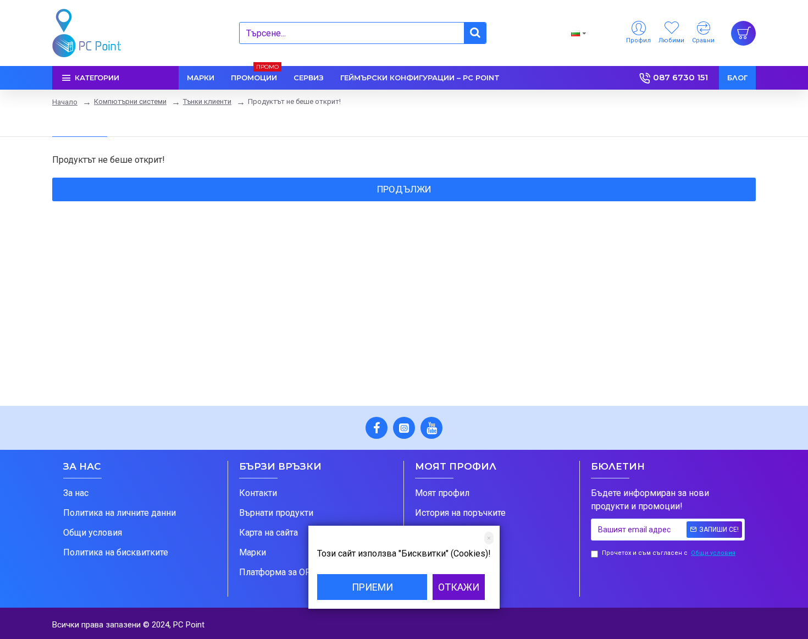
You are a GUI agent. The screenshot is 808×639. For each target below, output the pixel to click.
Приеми (372, 587)
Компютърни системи (130, 101)
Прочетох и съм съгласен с (668, 553)
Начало (65, 102)
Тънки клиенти (207, 101)
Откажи (458, 587)
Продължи (404, 189)
